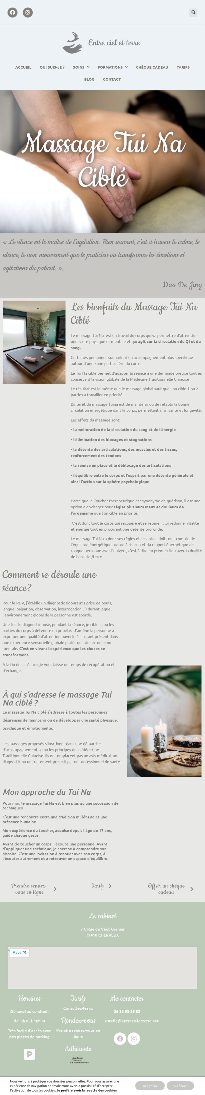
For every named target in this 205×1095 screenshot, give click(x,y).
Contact (112, 79)
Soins (78, 67)
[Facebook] (13, 13)
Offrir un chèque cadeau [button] (166, 889)
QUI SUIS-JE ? (52, 67)
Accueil (23, 67)
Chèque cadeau (152, 67)
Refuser (180, 1085)
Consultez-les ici (78, 1008)
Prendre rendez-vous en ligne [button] (29, 889)
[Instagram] (28, 13)
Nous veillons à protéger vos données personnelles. (48, 1081)
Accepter (150, 1085)
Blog (89, 79)
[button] (193, 13)
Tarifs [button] (98, 886)
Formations (110, 67)
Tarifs (183, 67)
